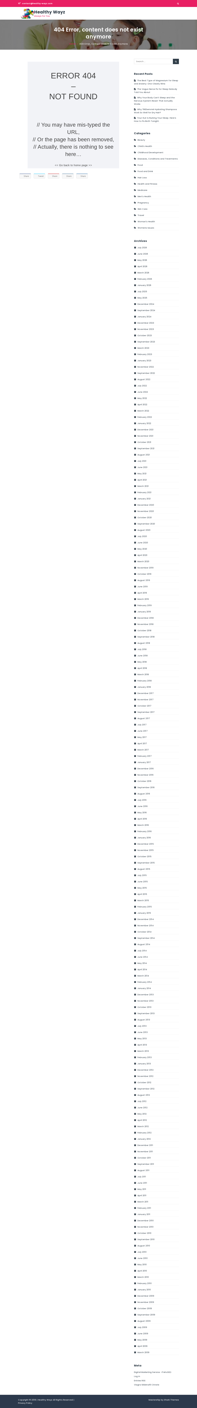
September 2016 (146, 787)
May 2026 (142, 260)
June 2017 (142, 731)
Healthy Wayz (49, 12)
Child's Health (145, 146)
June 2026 (142, 253)
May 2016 (142, 812)
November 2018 (145, 624)
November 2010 (145, 1226)
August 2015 (143, 869)
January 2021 (144, 498)
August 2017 (143, 718)
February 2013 (144, 1057)
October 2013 (144, 1007)
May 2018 (142, 661)
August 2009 (143, 1321)
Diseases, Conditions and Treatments (158, 158)
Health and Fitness (147, 183)
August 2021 (143, 454)
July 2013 (141, 1026)
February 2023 (144, 354)
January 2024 (144, 316)
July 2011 (141, 1176)
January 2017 (144, 762)
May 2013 (142, 1038)
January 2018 (144, 687)
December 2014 (145, 919)
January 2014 (144, 988)
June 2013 (142, 1032)
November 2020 (145, 511)
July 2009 (142, 1327)
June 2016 (142, 806)
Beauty (141, 140)
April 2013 (142, 1044)
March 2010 (143, 1277)
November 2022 (145, 366)
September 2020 (146, 523)
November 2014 (145, 925)
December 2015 (145, 844)
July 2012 (141, 1101)
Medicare (142, 190)
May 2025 (142, 297)
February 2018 (144, 680)
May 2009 (142, 1339)
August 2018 (143, 643)
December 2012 (145, 1069)
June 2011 (142, 1182)
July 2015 (142, 875)
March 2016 (143, 825)
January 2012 (144, 1139)
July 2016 (141, 800)
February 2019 (144, 605)
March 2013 (143, 1051)
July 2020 (142, 536)
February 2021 (144, 492)
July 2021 (141, 461)
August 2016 (143, 793)
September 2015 (146, 862)
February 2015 (144, 906)
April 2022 (142, 404)
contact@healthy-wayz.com (37, 3)
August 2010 (143, 1245)
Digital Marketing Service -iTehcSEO (152, 1372)
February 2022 (144, 417)
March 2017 (143, 749)
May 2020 (142, 548)
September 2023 (146, 341)
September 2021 (146, 448)
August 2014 (143, 944)
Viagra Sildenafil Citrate (146, 1384)
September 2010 (146, 1239)
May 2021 (142, 473)
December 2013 (145, 994)
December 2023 (145, 322)
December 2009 (145, 1295)
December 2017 (145, 693)
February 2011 (144, 1208)
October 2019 (144, 574)
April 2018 (142, 668)
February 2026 (144, 279)
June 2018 (142, 655)
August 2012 (143, 1095)
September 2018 (146, 636)
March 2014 (143, 975)
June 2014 (142, 956)
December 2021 (145, 429)
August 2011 (143, 1170)
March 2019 (143, 599)
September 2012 (146, 1088)
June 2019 (142, 586)
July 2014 (142, 950)
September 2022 (146, 373)
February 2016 (144, 831)
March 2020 (143, 561)
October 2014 (144, 931)
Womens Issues (146, 227)
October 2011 (144, 1157)
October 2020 (144, 517)
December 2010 (145, 1220)
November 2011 (145, 1151)
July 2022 (142, 385)
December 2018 (145, 618)
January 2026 (144, 285)
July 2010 (141, 1252)
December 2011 (145, 1145)
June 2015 (142, 881)
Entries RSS (140, 1380)
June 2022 (142, 392)
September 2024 (146, 310)
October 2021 (144, 442)
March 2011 (142, 1201)
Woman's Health (146, 221)
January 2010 (144, 1289)
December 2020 (145, 505)
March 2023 (143, 348)
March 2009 (143, 1352)
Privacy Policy (25, 1403)
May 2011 (141, 1189)
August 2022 (143, 379)
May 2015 (142, 887)
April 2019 (142, 592)
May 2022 (142, 398)
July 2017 (141, 724)
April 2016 (142, 818)
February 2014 (144, 982)
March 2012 (143, 1126)
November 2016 (145, 774)
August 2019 (143, 580)
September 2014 (146, 938)
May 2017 (142, 737)
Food (140, 165)
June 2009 (142, 1333)
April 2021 (142, 479)
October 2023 (144, 335)
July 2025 (142, 291)
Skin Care (142, 209)
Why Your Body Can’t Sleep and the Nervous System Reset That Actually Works (154, 100)
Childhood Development (150, 152)
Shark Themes (171, 1399)
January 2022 (144, 423)
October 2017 (144, 705)
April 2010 (142, 1270)
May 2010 (142, 1264)
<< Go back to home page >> (73, 165)
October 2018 (144, 630)
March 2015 (143, 900)
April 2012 (142, 1120)
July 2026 (142, 247)
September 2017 (146, 712)
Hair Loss (142, 177)
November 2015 (145, 850)
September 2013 (146, 1013)
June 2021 (142, 467)
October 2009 (144, 1308)
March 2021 (143, 486)
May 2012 (142, 1113)
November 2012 (145, 1076)
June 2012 (142, 1107)
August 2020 (143, 530)
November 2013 (145, 1000)
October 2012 (144, 1082)
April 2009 (142, 1346)
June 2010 (142, 1258)
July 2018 (141, 649)
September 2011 (145, 1164)
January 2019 (144, 611)
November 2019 (145, 567)
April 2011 (141, 1195)
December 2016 (145, 768)
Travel (141, 215)
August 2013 (143, 1019)
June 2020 (142, 542)
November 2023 (145, 329)
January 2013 (144, 1063)
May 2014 (142, 963)
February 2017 (144, 756)
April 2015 (142, 894)
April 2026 (142, 266)
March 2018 (143, 674)
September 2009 (146, 1314)
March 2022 (143, 410)
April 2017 (142, 743)
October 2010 (144, 1233)
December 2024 (145, 304)
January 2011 (143, 1214)
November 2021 (145, 435)
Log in (137, 1376)
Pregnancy (143, 202)
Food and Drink (145, 171)
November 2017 (145, 699)
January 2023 (144, 360)
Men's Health (144, 196)
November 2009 (145, 1302)
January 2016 (144, 837)
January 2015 (144, 913)
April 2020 (142, 555)
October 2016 (144, 781)
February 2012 (144, 1132)
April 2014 (142, 969)
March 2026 (143, 272)
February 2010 (144, 1283)
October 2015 (144, 856)
